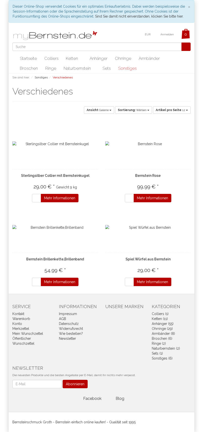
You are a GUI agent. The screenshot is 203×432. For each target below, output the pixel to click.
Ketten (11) (160, 319)
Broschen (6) (162, 339)
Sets (106, 68)
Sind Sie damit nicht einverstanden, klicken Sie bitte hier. (139, 16)
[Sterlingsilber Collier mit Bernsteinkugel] (55, 144)
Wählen (132, 110)
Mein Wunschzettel (27, 334)
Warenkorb (21, 319)
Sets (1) (157, 353)
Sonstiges (128, 68)
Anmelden (167, 34)
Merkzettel (20, 329)
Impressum (68, 314)
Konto (17, 324)
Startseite (28, 58)
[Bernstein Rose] (148, 144)
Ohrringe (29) (162, 329)
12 (171, 110)
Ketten (72, 58)
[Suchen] (186, 47)
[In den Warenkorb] (36, 198)
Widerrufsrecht (71, 329)
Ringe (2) (159, 343)
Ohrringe (123, 58)
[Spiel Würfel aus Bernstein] (148, 227)
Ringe (50, 68)
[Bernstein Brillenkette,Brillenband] (55, 227)
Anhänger (98, 58)
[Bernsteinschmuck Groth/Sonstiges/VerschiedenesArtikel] (76, 92)
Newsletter (67, 339)
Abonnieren (75, 384)
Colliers (51, 58)
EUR (148, 34)
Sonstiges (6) (162, 358)
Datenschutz (69, 324)
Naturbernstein (78, 68)
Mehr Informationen (59, 198)
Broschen (29, 68)
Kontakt (18, 314)
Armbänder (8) (163, 334)
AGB (62, 319)
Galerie (98, 110)
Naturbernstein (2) (166, 348)
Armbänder (149, 58)
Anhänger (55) (163, 324)
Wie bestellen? (71, 334)
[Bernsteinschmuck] (57, 35)
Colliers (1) (160, 314)
